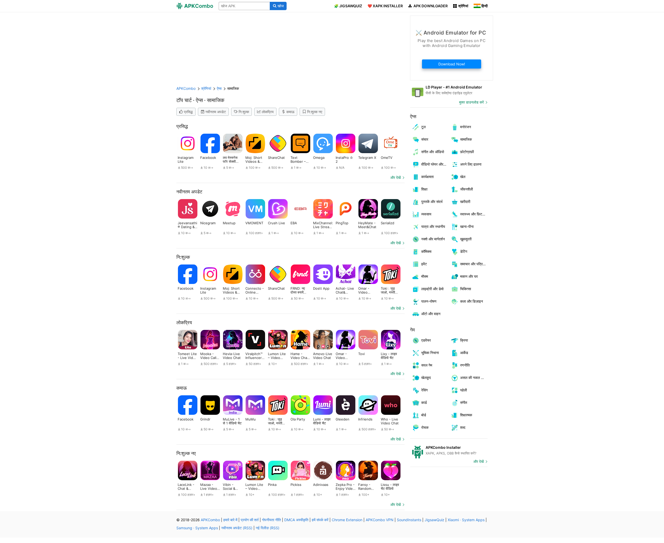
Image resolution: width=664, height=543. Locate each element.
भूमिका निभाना (430, 352)
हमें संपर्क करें (320, 520)
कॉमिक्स (426, 251)
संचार (424, 139)
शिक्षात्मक (466, 415)
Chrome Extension (347, 520)
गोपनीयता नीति (271, 520)
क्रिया (464, 340)
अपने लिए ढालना (470, 164)
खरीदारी (465, 201)
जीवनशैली (466, 189)
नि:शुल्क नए (314, 112)
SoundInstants (409, 520)
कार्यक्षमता (427, 176)
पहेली (463, 390)
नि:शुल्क (244, 112)
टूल (423, 127)
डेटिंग (463, 251)
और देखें (395, 177)
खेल (462, 176)
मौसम (424, 276)
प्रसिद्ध (188, 112)
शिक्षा (424, 189)
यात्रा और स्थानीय (433, 226)
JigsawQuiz (434, 520)
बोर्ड (423, 415)
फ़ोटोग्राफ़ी (467, 152)
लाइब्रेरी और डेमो (432, 289)
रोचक (424, 427)
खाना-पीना (467, 226)
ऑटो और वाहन (430, 313)
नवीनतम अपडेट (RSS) (236, 528)
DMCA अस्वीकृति (296, 520)
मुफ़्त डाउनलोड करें (471, 102)
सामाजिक (466, 139)
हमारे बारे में (230, 520)
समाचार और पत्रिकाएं (474, 264)
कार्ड (424, 402)
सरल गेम (426, 365)
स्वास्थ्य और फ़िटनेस (473, 214)
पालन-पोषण (429, 301)
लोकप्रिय (268, 112)
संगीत (463, 402)
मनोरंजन (465, 127)
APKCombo (186, 88)
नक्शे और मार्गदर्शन (433, 239)
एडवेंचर (426, 340)
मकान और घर (469, 276)
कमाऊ (290, 112)
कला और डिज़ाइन (471, 301)
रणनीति (465, 365)
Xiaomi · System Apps (466, 520)
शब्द (462, 427)
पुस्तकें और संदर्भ (431, 201)
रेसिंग (424, 390)
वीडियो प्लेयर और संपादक (435, 164)
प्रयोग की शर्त (250, 520)
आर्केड (464, 352)
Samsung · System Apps (197, 528)
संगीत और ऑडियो (432, 152)
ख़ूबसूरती (466, 239)
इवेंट (424, 264)
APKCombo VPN (379, 520)
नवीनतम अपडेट (215, 112)
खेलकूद (426, 377)
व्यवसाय (426, 214)
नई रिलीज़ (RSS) (267, 528)
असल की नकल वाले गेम (474, 377)
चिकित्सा (465, 289)
